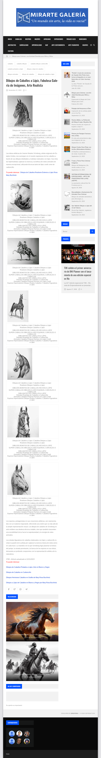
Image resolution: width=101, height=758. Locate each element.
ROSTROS (28, 39)
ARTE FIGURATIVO (73, 45)
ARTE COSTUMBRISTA (58, 45)
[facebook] (8, 589)
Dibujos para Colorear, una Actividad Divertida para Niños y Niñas (81, 95)
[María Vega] (12, 741)
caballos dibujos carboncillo (39, 63)
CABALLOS (18, 39)
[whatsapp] (20, 589)
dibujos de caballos (28, 74)
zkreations (74, 713)
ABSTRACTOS (12, 45)
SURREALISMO (24, 45)
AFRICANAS (47, 39)
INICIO (10, 39)
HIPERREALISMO (37, 45)
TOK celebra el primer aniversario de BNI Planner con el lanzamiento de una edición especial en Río (78, 273)
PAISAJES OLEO (71, 39)
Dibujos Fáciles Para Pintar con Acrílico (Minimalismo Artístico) (31, 56)
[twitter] (14, 589)
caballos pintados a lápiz (15, 69)
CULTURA (11, 51)
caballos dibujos (22, 63)
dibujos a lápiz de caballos (35, 69)
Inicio (7, 754)
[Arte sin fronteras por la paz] (19, 734)
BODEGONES (83, 39)
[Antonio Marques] (12, 734)
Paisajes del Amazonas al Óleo (81, 108)
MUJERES (37, 39)
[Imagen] (78, 253)
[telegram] (26, 589)
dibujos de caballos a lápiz (46, 74)
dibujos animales (13, 74)
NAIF (46, 45)
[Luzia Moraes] (27, 734)
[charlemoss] (19, 741)
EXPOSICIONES (58, 39)
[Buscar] (94, 45)
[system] (91, 45)
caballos (10, 63)
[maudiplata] (27, 741)
